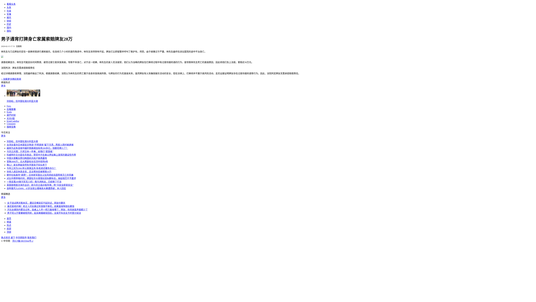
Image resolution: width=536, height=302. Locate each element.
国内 (9, 27)
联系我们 (31, 237)
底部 (9, 228)
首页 (9, 218)
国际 (9, 31)
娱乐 (9, 17)
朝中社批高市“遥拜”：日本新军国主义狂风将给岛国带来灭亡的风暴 (40, 175)
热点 (9, 225)
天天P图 (11, 118)
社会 (9, 11)
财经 (9, 21)
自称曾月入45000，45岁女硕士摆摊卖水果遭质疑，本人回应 (36, 188)
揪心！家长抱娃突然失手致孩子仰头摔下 (27, 165)
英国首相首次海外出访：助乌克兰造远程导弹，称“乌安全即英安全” (40, 185)
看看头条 (11, 4)
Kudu (9, 112)
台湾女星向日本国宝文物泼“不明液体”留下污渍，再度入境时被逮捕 (40, 145)
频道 (9, 222)
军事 (9, 14)
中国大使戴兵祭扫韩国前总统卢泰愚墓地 (27, 158)
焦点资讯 (5, 237)
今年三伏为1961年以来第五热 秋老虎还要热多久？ (31, 168)
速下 (13, 237)
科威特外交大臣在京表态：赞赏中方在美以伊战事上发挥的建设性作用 (41, 155)
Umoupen (11, 123)
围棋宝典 (11, 127)
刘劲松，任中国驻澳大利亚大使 (22, 101)
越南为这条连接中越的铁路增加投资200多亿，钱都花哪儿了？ (37, 148)
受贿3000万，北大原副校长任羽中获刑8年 (27, 161)
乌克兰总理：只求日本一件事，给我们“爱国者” (30, 151)
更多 (3, 86)
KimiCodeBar (13, 121)
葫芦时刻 (11, 115)
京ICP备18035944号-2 (22, 241)
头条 (9, 7)
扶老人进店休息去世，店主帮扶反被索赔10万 (29, 171)
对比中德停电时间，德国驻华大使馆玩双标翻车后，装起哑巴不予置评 (41, 178)
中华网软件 (21, 237)
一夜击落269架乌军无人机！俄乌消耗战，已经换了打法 (34, 182)
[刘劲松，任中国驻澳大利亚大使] (23, 96)
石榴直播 (11, 109)
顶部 (9, 232)
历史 (9, 24)
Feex (9, 106)
